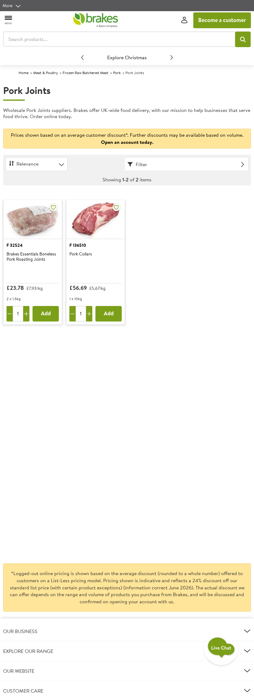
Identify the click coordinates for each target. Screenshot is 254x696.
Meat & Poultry (45, 72)
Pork (117, 72)
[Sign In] (184, 20)
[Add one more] (26, 313)
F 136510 (77, 245)
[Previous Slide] (82, 57)
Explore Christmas (127, 57)
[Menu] (8, 19)
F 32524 (15, 245)
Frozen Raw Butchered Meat (85, 72)
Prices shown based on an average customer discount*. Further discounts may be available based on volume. (127, 138)
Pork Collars (80, 254)
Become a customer (222, 20)
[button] (243, 39)
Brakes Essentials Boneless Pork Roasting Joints (31, 256)
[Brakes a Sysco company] (95, 20)
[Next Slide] (172, 57)
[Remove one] (10, 313)
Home (23, 72)
